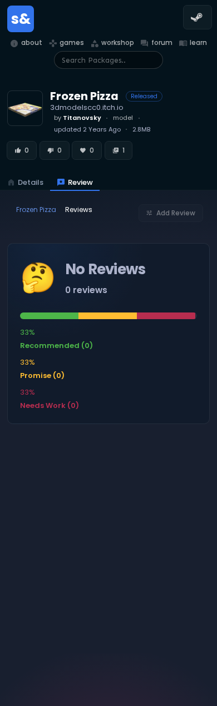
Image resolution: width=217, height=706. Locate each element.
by (77, 117)
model (123, 117)
